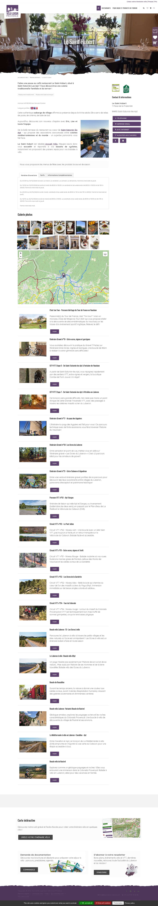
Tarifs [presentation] (42, 175)
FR (154, 8)
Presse (150, 2)
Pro (155, 2)
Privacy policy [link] (130, 903)
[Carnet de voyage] (147, 8)
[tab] (29, 175)
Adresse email (123, 124)
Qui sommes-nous (57, 893)
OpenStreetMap (98, 303)
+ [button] (20, 253)
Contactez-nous (37, 893)
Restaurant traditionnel (26, 94)
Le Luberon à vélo (23, 77)
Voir (55, 332)
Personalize (118, 903)
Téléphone (122, 118)
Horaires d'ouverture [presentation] (29, 175)
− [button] (20, 256)
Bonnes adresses (35, 77)
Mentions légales (24, 893)
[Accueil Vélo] (126, 89)
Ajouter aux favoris (127, 135)
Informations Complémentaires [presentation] (60, 175)
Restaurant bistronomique (44, 94)
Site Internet (123, 130)
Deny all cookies (103, 903)
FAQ (47, 893)
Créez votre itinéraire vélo (137, 2)
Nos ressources (23, 896)
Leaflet (89, 303)
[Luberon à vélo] (115, 88)
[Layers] (105, 254)
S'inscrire (102, 872)
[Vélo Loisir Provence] (99, 8)
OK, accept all (86, 903)
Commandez (29, 870)
